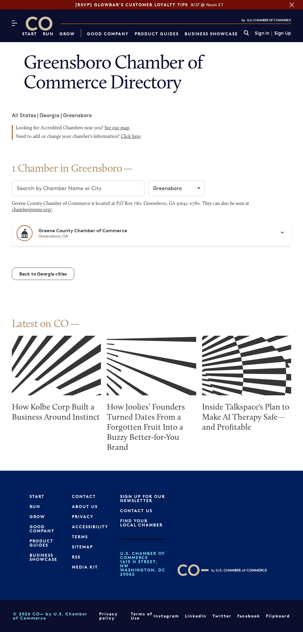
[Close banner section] (291, 4)
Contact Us (136, 510)
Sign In (262, 33)
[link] (246, 33)
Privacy (83, 516)
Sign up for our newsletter (142, 498)
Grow (67, 33)
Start (29, 33)
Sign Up (282, 33)
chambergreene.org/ (32, 210)
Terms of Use (141, 615)
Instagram (166, 615)
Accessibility (90, 526)
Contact (84, 496)
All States (24, 115)
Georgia (49, 115)
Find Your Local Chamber (141, 522)
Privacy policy (108, 615)
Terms (80, 536)
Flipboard (278, 615)
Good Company (108, 33)
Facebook (248, 615)
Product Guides (157, 33)
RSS (76, 556)
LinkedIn (196, 615)
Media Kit (85, 566)
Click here (131, 136)
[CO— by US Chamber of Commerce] (39, 24)
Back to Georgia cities (43, 274)
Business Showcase (211, 33)
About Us (85, 506)
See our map (116, 128)
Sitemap (82, 546)
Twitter (221, 615)
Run (48, 33)
